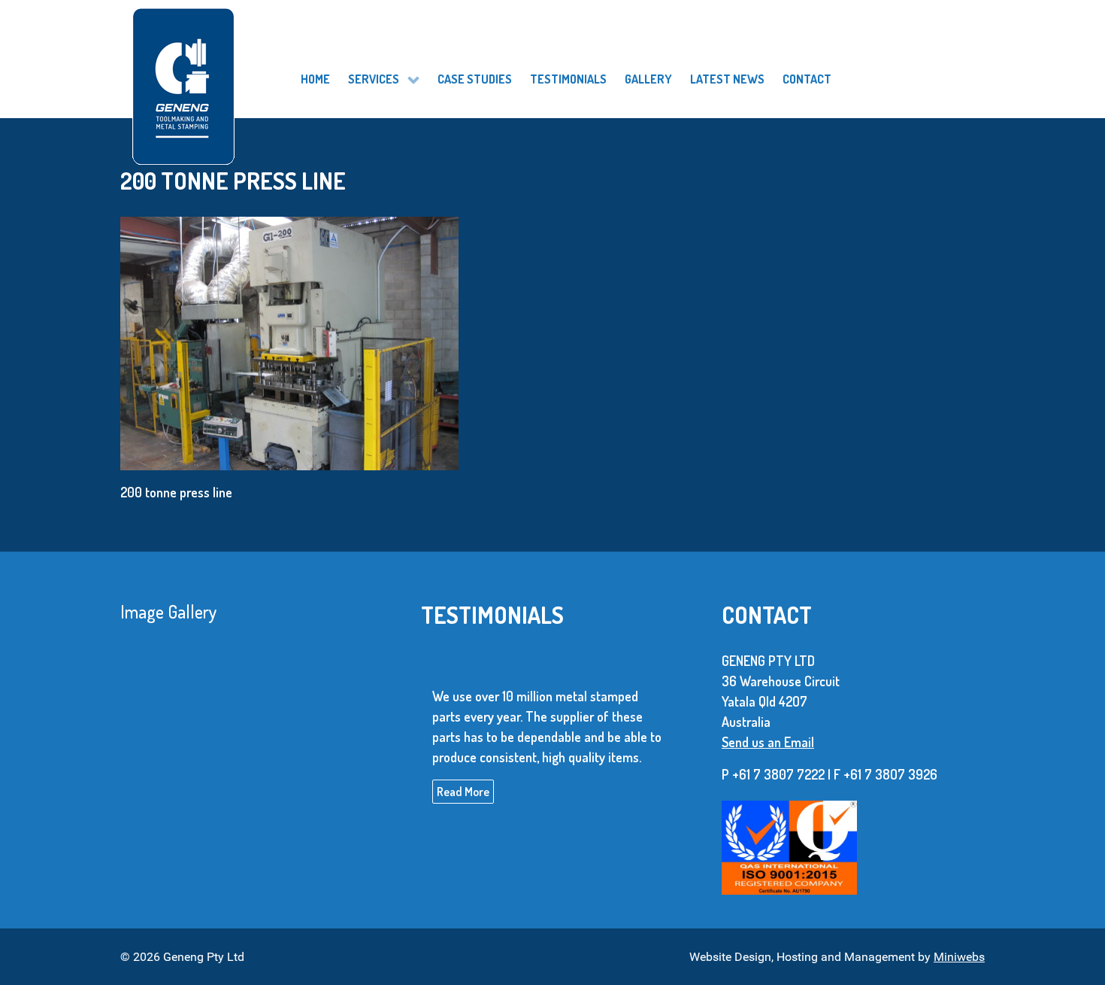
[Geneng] (241, 68)
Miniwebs (959, 957)
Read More (463, 790)
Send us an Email (768, 742)
